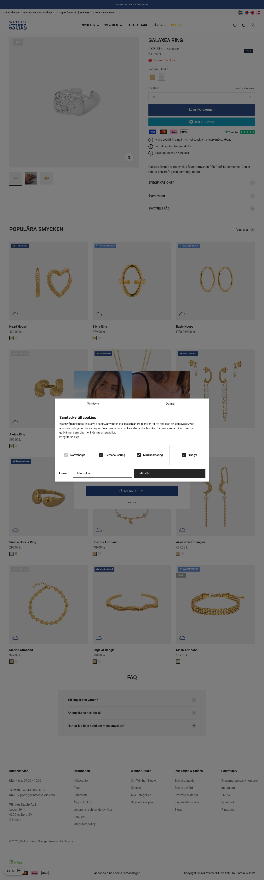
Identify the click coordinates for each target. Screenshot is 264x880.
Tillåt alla (143, 473)
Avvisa (63, 473)
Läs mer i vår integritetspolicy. (98, 432)
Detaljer (170, 403)
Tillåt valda (83, 473)
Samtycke (93, 403)
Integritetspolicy (69, 437)
